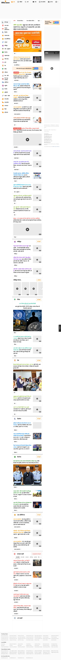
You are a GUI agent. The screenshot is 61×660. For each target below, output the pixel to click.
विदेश (15, 332)
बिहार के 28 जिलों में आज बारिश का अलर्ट (5, 650)
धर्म (14, 125)
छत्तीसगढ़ (31, 557)
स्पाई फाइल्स (16, 80)
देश (14, 53)
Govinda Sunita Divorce (5, 637)
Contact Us (46, 129)
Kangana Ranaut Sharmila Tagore (5, 639)
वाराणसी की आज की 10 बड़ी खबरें (5, 652)
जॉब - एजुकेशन (16, 191)
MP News (2, 645)
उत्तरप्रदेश (15, 147)
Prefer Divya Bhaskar (29, 646)
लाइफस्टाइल (16, 158)
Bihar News (20, 645)
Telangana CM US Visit (22, 638)
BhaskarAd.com (47, 142)
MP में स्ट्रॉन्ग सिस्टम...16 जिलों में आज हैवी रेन (30, 650)
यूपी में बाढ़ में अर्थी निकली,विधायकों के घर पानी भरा (38, 650)
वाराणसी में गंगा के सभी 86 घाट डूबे (30, 652)
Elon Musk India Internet (30, 638)
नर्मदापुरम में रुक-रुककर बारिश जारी (22, 653)
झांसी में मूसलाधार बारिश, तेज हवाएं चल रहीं (5, 653)
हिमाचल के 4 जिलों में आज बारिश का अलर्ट (22, 650)
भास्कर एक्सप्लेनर (17, 114)
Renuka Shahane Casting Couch (13, 637)
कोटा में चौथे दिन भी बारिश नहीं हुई (22, 652)
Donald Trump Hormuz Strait (30, 637)
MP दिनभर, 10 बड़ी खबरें (38, 652)
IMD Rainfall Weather (38, 637)
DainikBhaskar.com (48, 134)
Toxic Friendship (54, 637)
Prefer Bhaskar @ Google (47, 646)
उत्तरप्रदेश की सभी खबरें (36, 554)
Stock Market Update (29, 639)
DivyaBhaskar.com (48, 136)
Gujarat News (37, 645)
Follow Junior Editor (54, 646)
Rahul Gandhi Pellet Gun (5, 635)
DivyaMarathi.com (48, 139)
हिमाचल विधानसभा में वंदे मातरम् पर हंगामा (13, 653)
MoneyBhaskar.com (48, 140)
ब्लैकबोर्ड (15, 537)
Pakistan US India (21, 635)
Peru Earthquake (45, 637)
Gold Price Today (21, 639)
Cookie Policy (53, 129)
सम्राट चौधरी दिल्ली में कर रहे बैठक (47, 653)
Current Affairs (45, 639)
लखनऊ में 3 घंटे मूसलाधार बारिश (47, 650)
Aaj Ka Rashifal (53, 639)
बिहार (39, 557)
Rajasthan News (29, 645)
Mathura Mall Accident (47, 638)
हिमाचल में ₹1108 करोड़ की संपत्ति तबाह (13, 652)
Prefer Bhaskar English (38, 646)
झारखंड (35, 557)
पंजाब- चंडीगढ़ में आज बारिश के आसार (13, 650)
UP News (11, 645)
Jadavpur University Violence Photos (13, 639)
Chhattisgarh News (54, 645)
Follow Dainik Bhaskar (5, 646)
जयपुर (15, 237)
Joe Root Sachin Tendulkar (5, 638)
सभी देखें (39, 280)
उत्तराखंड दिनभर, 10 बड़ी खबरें (47, 652)
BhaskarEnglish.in (48, 137)
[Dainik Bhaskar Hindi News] (5, 2)
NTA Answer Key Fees (13, 638)
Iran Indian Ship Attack (21, 637)
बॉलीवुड (15, 253)
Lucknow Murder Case (38, 638)
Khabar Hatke (37, 639)
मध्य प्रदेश (22, 557)
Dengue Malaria (45, 635)
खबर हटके (16, 103)
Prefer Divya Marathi (21, 646)
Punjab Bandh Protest (54, 638)
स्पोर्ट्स (15, 181)
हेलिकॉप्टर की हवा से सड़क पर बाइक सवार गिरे (55, 650)
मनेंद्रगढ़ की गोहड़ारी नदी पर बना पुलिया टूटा (30, 653)
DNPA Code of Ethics (55, 146)
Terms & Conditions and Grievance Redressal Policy (51, 127)
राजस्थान (27, 557)
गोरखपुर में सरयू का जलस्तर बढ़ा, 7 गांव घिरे (55, 652)
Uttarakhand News (46, 645)
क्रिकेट (15, 91)
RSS (49, 129)
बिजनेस (15, 487)
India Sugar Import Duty (38, 635)
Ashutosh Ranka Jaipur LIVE (30, 635)
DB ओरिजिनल (16, 65)
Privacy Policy (46, 131)
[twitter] (37, 53)
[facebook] (35, 53)
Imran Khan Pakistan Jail (13, 635)
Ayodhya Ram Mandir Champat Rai (55, 635)
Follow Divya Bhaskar (13, 646)
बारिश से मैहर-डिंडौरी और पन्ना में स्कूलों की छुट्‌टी (38, 653)
